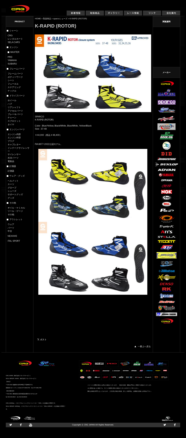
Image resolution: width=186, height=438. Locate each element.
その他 (11, 214)
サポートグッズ (15, 194)
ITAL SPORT (14, 241)
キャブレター (14, 144)
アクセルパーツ (15, 111)
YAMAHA (12, 60)
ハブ (10, 104)
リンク (152, 15)
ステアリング (14, 87)
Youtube (30, 425)
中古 (10, 231)
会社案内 (171, 15)
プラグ (11, 141)
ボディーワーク (15, 77)
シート (11, 80)
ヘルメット (13, 181)
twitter (10, 425)
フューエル (13, 84)
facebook (20, 425)
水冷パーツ (13, 158)
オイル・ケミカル (16, 208)
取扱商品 (95, 15)
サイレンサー (14, 154)
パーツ (11, 228)
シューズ (12, 191)
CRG (10, 35)
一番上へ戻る (144, 346)
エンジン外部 (14, 137)
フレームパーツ (15, 73)
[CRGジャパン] (19, 6)
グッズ (11, 198)
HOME (38, 18)
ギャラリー (114, 15)
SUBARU (12, 64)
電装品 (11, 161)
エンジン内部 (14, 134)
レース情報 (133, 15)
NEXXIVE (12, 236)
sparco (56, 18)
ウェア (11, 224)
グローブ (12, 187)
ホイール (12, 100)
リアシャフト (14, 107)
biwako (167, 418)
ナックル (12, 90)
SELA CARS (14, 42)
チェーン (12, 117)
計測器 (11, 171)
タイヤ (11, 124)
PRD (10, 57)
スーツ (11, 184)
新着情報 (76, 15)
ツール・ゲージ (15, 211)
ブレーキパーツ (15, 114)
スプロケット (14, 121)
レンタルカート (15, 39)
